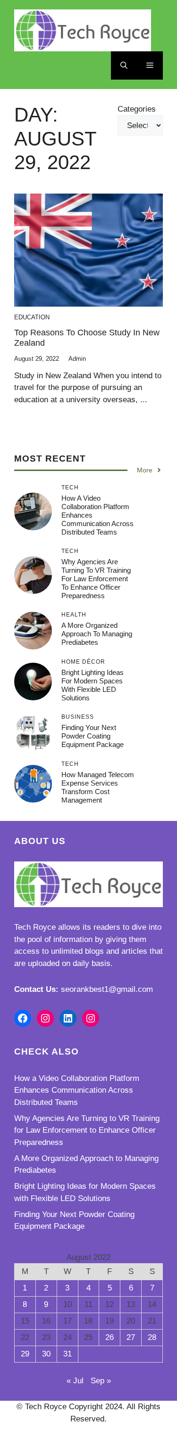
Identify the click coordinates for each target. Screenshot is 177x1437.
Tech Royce (35, 927)
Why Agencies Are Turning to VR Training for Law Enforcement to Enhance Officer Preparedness (96, 579)
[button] (124, 65)
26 (109, 1337)
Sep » (101, 1380)
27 (130, 1337)
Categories (137, 109)
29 (25, 1353)
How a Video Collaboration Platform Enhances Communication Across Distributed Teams (76, 1090)
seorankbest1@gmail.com (107, 989)
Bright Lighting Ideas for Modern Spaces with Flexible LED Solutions (92, 685)
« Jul (75, 1380)
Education (32, 317)
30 (46, 1353)
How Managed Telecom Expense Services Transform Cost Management (97, 787)
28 (152, 1337)
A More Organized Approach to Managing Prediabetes (96, 633)
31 (67, 1353)
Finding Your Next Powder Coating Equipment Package (92, 735)
